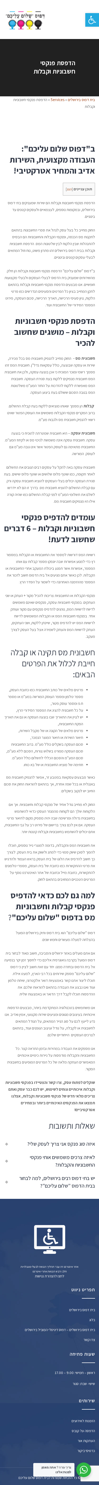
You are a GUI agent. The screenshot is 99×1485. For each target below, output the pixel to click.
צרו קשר (89, 1339)
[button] (92, 20)
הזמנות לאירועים (83, 1420)
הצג (69, 189)
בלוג (92, 1319)
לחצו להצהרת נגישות (49, 1276)
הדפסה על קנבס (83, 1430)
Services (57, 99)
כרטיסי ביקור (86, 1450)
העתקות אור (86, 1440)
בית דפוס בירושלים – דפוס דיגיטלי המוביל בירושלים (60, 1329)
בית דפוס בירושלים (81, 99)
